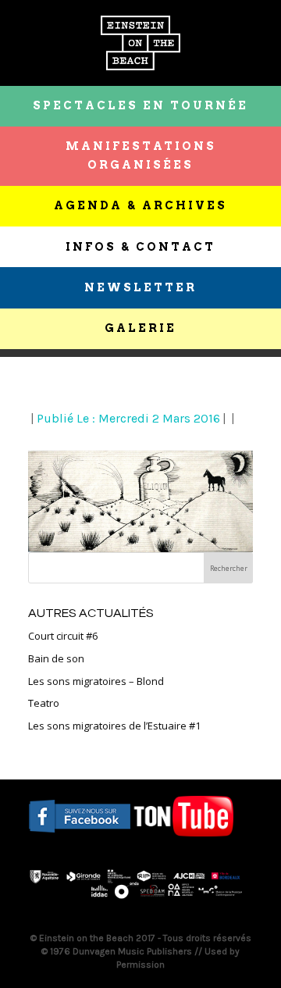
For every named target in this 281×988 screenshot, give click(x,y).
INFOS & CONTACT (140, 247)
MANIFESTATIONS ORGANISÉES (141, 155)
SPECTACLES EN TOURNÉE (140, 105)
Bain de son (56, 658)
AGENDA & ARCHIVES (140, 205)
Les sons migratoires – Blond (96, 681)
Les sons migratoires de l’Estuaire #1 (114, 726)
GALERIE (140, 328)
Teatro (43, 703)
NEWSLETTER (140, 287)
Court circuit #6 (63, 636)
